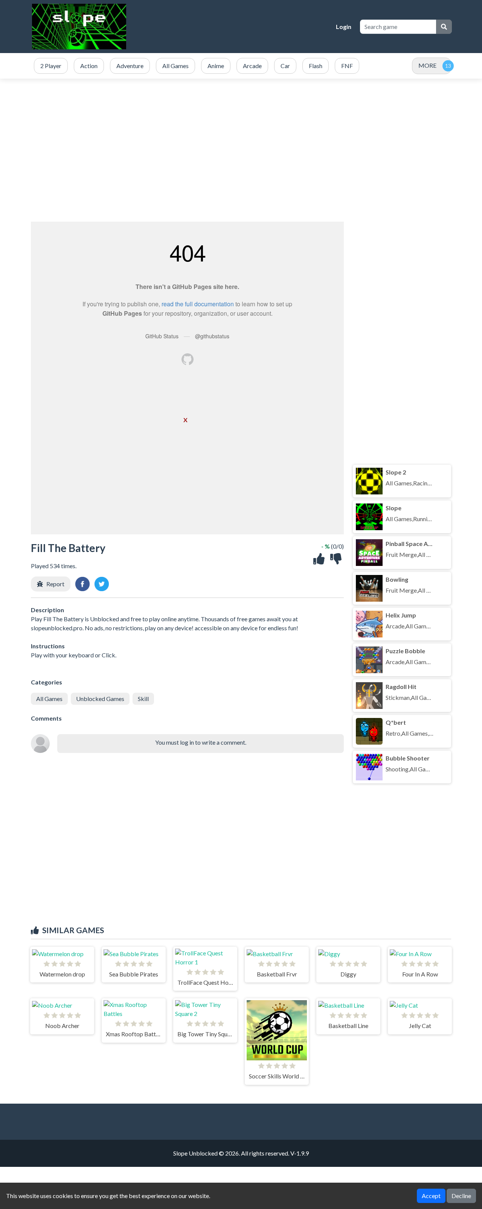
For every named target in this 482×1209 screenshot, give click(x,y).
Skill (143, 698)
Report (55, 583)
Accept (431, 1195)
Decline (461, 1195)
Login (343, 26)
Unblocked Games (100, 698)
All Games (49, 698)
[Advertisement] (241, 150)
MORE (427, 65)
